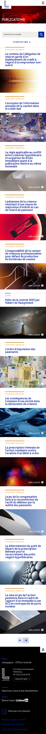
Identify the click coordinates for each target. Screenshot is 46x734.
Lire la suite (34, 89)
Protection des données (13, 725)
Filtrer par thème (20, 42)
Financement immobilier (14, 50)
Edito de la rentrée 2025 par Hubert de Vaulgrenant (22, 302)
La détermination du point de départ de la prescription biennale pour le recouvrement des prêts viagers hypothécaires (23, 552)
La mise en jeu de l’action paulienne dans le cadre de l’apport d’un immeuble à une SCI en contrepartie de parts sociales (23, 601)
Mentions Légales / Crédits (14, 720)
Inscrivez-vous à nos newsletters (20, 691)
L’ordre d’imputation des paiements (20, 351)
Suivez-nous (8, 700)
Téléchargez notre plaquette (19, 711)
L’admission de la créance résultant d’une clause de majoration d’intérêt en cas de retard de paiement (22, 206)
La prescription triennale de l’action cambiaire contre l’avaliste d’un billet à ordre (22, 450)
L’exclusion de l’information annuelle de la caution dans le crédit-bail (22, 106)
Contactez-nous (21, 679)
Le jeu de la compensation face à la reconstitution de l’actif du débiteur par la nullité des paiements (21, 501)
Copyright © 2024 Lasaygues (15, 729)
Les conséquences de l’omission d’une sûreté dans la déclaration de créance (22, 401)
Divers (7, 296)
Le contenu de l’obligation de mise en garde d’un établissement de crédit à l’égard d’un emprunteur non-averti (23, 60)
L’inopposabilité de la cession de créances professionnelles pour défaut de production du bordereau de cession (23, 255)
